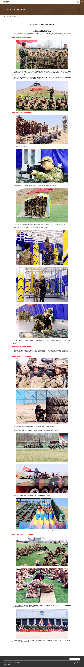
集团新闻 (16, 16)
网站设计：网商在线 (7, 664)
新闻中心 (11, 16)
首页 (7, 16)
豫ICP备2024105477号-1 (18, 662)
